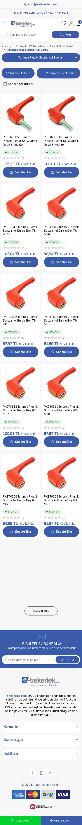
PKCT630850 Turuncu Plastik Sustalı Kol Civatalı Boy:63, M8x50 (20, 140)
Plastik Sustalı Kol (61, 46)
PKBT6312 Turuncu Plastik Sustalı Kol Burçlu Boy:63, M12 (20, 410)
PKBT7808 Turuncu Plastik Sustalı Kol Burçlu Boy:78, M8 (20, 320)
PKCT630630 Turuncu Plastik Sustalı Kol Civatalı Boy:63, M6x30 (61, 140)
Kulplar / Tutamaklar (32, 46)
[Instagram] (41, 772)
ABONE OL (68, 659)
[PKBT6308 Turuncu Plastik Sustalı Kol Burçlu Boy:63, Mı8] (20, 473)
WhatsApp (23, 820)
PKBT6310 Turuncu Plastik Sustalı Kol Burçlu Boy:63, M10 (61, 410)
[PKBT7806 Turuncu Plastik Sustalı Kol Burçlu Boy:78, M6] (61, 293)
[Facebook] (32, 772)
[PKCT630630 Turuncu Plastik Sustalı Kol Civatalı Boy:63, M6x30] (61, 113)
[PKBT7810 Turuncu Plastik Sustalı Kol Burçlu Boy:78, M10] (61, 203)
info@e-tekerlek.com (43, 4)
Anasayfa (8, 46)
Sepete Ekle (23, 172)
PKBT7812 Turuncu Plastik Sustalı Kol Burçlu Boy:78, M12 (20, 230)
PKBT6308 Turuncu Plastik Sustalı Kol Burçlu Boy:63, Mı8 (20, 500)
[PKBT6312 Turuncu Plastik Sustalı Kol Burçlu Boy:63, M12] (20, 383)
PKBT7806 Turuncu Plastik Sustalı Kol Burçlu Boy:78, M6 (61, 320)
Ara (68, 34)
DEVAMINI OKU (41, 611)
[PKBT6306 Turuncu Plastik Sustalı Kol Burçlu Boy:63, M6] (61, 473)
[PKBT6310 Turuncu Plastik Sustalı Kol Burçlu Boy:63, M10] (61, 383)
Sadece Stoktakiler (20, 83)
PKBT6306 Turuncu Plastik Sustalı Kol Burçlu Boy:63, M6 (61, 500)
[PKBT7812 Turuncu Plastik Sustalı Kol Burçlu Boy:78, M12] (20, 203)
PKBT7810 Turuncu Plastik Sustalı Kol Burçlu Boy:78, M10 (61, 230)
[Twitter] (49, 772)
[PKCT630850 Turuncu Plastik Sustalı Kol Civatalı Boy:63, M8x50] (20, 113)
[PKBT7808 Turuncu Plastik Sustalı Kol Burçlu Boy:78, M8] (20, 293)
